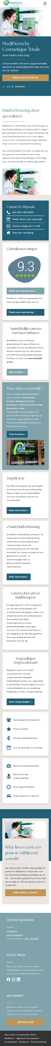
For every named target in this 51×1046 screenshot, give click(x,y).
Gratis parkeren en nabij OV (26, 796)
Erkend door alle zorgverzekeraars (21, 776)
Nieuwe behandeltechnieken (26, 766)
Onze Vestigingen (15, 935)
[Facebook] (8, 979)
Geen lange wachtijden (23, 787)
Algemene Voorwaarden (27, 1038)
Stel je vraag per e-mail (26, 226)
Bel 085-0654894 (23, 212)
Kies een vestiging (23, 232)
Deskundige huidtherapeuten (26, 720)
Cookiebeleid (11, 1042)
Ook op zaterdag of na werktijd (27, 747)
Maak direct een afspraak (27, 219)
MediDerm (9, 1038)
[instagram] (13, 979)
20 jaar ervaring (20, 729)
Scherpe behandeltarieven (25, 738)
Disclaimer (24, 1042)
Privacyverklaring (38, 1042)
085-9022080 (32, 938)
